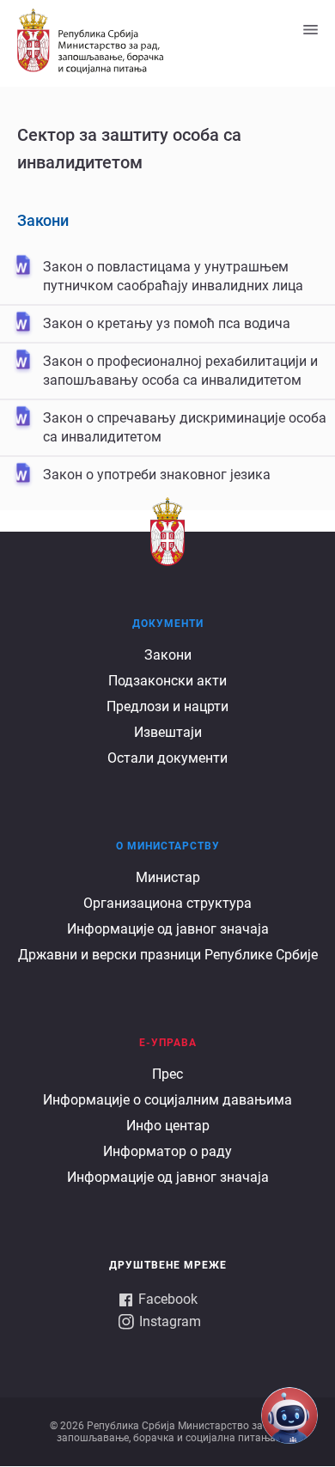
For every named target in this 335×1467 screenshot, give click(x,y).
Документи (168, 624)
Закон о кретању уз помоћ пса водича (166, 323)
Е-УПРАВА (168, 1043)
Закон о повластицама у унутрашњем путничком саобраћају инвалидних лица (173, 276)
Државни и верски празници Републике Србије (168, 955)
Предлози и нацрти (167, 706)
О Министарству (168, 846)
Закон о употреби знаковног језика (157, 474)
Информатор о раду (167, 1151)
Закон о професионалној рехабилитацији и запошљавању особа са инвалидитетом (180, 370)
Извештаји (168, 732)
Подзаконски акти (167, 681)
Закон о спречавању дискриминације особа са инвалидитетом (184, 427)
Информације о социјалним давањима (167, 1100)
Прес (167, 1074)
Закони (43, 220)
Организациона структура (167, 903)
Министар (168, 877)
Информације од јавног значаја (168, 929)
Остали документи (167, 758)
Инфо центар (168, 1125)
